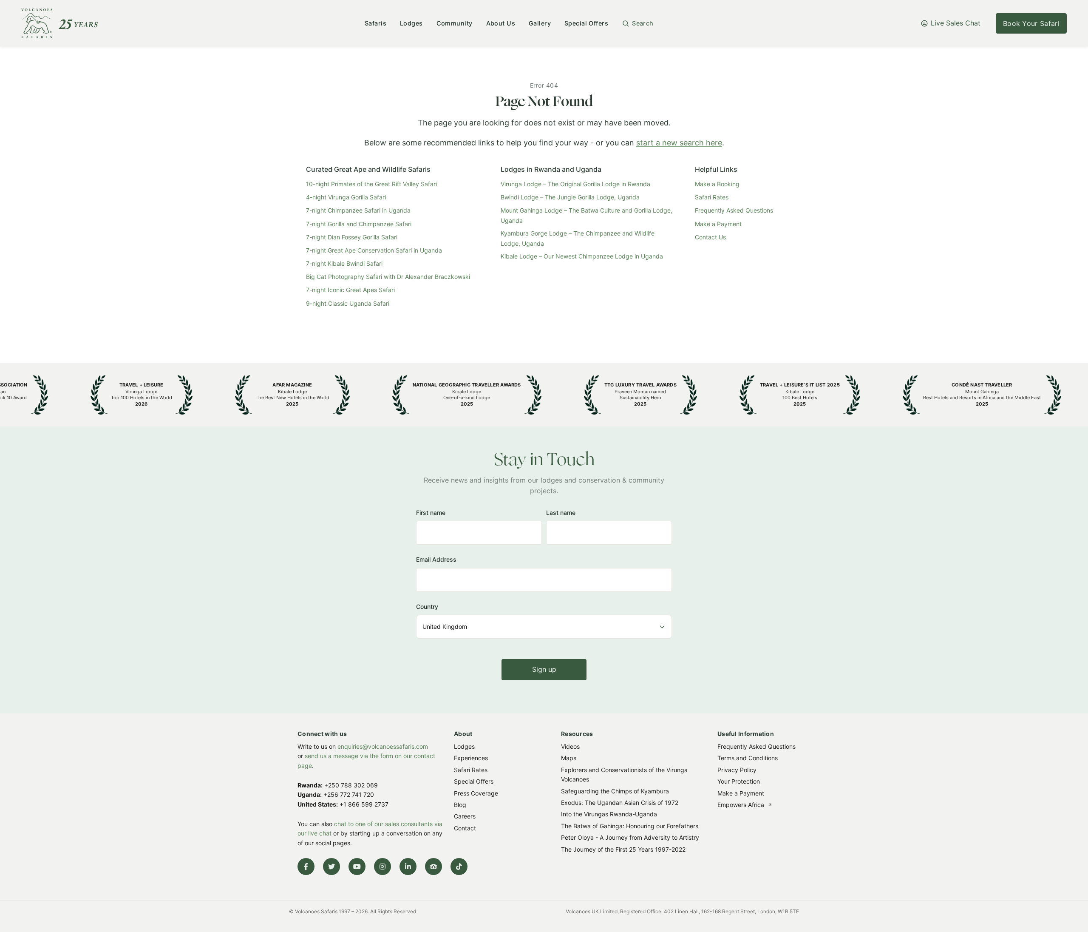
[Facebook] (306, 866)
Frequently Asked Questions (734, 210)
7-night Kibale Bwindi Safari (344, 263)
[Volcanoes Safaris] (59, 23)
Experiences (471, 758)
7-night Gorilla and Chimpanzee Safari (358, 223)
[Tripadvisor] (433, 866)
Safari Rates (711, 197)
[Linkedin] (408, 866)
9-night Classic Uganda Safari (347, 303)
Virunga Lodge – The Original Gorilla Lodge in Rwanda (575, 184)
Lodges (411, 23)
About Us (500, 23)
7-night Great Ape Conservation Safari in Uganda (374, 250)
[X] (331, 866)
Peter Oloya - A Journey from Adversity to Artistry (630, 837)
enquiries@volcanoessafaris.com (382, 746)
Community (454, 23)
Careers (465, 816)
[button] (638, 23)
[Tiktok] (459, 866)
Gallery (540, 23)
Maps (568, 758)
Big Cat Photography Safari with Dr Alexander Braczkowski (388, 276)
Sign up (544, 669)
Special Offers (586, 23)
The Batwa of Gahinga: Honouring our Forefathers (629, 825)
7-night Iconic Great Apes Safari (350, 289)
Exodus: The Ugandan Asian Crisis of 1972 (619, 802)
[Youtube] (357, 866)
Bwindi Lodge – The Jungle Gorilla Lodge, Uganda (570, 197)
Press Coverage (476, 792)
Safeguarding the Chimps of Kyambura (615, 790)
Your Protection (738, 781)
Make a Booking (717, 184)
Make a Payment (718, 223)
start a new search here (679, 142)
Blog (460, 804)
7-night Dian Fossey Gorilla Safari (351, 237)
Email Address (436, 559)
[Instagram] (382, 866)
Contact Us (710, 237)
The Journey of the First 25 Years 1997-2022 (623, 848)
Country (427, 606)
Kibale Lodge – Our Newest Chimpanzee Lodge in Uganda (582, 256)
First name (430, 512)
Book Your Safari (1031, 23)
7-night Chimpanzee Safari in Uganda (358, 210)
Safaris (375, 23)
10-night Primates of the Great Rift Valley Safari (371, 184)
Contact (465, 827)
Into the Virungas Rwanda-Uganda (609, 814)
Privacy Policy (736, 769)
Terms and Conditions (747, 758)
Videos (570, 746)
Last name (560, 512)
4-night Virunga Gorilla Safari (346, 197)
